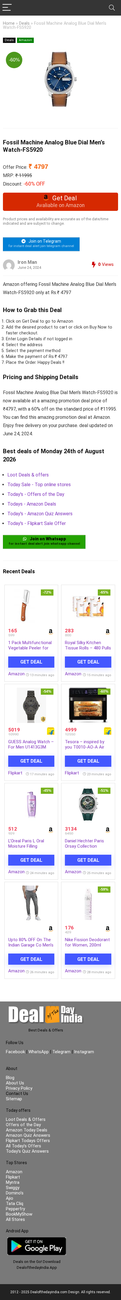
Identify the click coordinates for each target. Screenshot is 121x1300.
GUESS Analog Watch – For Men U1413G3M (31, 744)
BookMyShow (19, 1214)
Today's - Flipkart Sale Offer (36, 523)
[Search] (112, 8)
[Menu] (7, 8)
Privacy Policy (19, 1088)
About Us (15, 1083)
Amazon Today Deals (26, 1130)
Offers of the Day (23, 1124)
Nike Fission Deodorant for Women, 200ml (87, 942)
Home (9, 23)
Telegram (61, 1051)
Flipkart (15, 773)
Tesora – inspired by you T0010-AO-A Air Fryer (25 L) (84, 747)
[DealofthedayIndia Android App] (36, 1240)
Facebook (16, 1051)
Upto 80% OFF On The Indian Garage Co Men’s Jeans (30, 945)
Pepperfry (15, 1208)
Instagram (83, 1051)
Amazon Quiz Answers (28, 1135)
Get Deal (31, 662)
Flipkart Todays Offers (28, 1140)
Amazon (25, 40)
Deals (24, 23)
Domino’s (14, 1193)
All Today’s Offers (23, 1146)
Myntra (12, 1182)
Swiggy (12, 1187)
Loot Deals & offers (28, 475)
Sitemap (14, 1098)
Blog (10, 1077)
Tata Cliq (14, 1203)
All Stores (15, 1219)
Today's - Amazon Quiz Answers (40, 513)
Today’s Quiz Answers (27, 1151)
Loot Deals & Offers (26, 1119)
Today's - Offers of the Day (35, 494)
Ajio (9, 1198)
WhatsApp (38, 1051)
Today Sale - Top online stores (39, 484)
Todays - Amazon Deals (31, 504)
